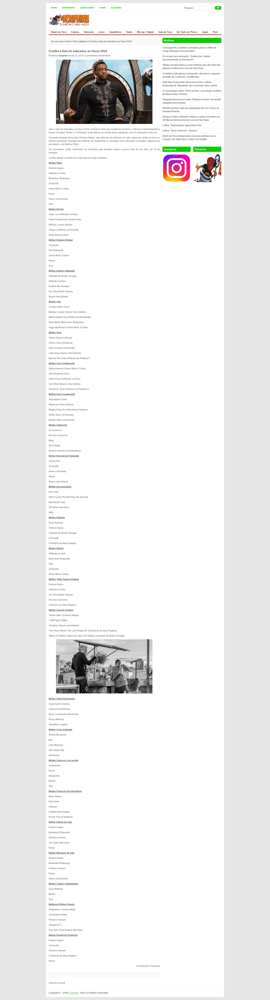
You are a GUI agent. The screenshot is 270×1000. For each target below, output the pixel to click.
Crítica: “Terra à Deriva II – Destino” (180, 130)
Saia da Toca (165, 32)
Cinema (75, 32)
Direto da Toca (58, 32)
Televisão (89, 32)
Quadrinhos (115, 32)
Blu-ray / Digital (145, 32)
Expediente (68, 8)
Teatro (129, 32)
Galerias (116, 8)
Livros (101, 32)
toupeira (63, 55)
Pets (215, 32)
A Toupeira (73, 993)
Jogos (205, 32)
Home (54, 8)
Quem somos (87, 8)
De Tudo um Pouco (187, 32)
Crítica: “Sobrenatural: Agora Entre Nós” (182, 125)
